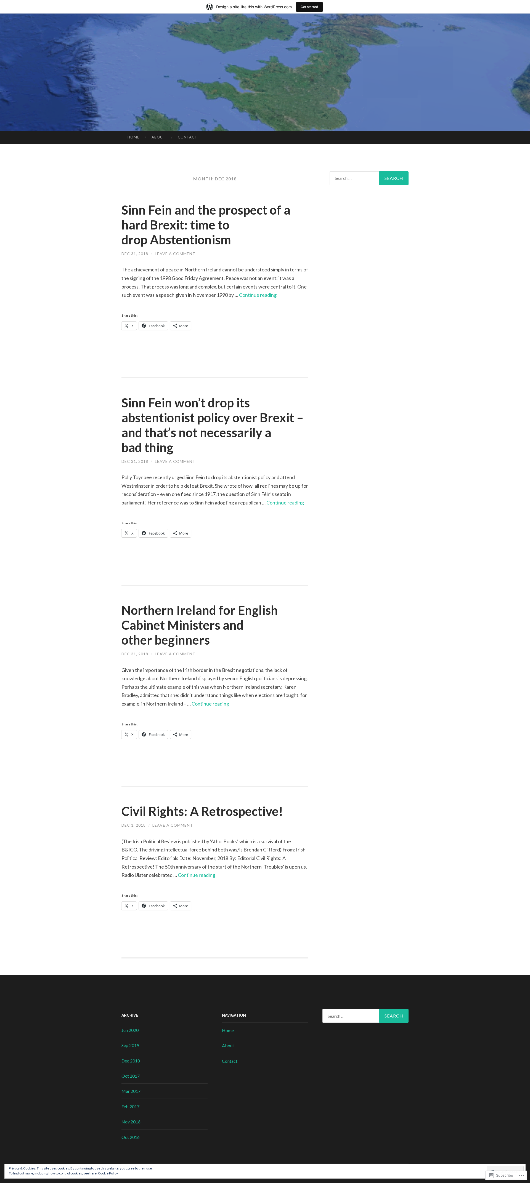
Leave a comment (175, 253)
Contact (187, 137)
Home (133, 137)
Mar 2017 (131, 1091)
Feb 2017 (130, 1106)
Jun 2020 (130, 1030)
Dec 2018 (130, 1060)
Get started (309, 7)
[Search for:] (369, 178)
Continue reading (258, 295)
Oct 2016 (130, 1137)
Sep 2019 (130, 1045)
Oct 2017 (130, 1075)
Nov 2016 (131, 1121)
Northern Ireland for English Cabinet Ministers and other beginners (199, 625)
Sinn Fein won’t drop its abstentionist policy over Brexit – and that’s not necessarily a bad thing (212, 425)
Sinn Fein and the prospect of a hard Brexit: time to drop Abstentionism (205, 224)
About (159, 137)
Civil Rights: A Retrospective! (202, 811)
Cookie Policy (108, 1173)
